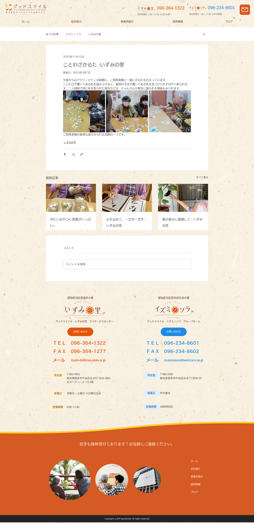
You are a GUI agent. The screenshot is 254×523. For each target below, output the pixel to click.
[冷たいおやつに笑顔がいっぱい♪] (71, 198)
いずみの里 (94, 34)
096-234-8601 (181, 343)
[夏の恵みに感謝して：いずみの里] (183, 198)
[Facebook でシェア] (64, 154)
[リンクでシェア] (81, 154)
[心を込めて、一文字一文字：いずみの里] (127, 198)
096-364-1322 (88, 343)
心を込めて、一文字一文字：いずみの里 (126, 222)
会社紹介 (195, 469)
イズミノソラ (73, 34)
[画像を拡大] (84, 111)
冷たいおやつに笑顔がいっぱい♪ (70, 222)
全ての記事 (52, 34)
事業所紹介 (197, 476)
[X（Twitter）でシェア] (73, 154)
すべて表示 (202, 177)
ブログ (194, 492)
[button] (245, 9)
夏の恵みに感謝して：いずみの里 (182, 222)
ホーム (194, 461)
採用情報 (195, 484)
